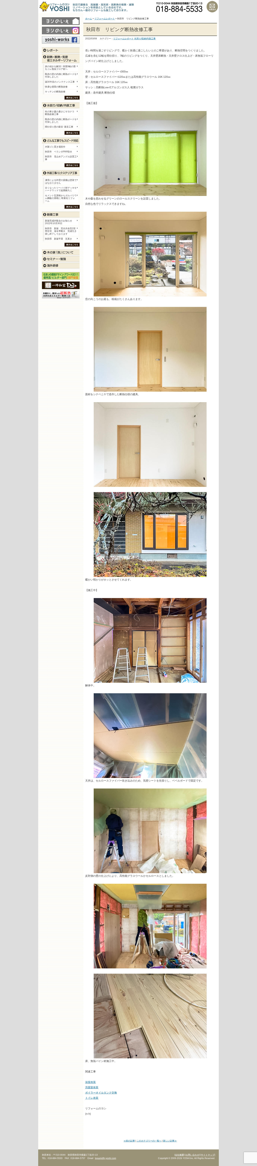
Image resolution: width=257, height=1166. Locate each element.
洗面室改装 (91, 1087)
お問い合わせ (212, 6)
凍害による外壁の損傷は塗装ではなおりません (61, 181)
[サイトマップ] (207, 1155)
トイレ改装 (91, 1097)
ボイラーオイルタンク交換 (101, 1092)
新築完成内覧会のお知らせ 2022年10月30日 (58, 222)
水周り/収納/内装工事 (145, 38)
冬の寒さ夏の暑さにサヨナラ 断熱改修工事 (59, 113)
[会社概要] (179, 1155)
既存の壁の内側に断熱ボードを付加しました (61, 75)
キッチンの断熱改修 (56, 91)
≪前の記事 (129, 1140)
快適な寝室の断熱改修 (56, 86)
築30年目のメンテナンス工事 (60, 82)
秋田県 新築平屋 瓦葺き (58, 238)
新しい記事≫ (170, 1140)
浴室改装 (90, 1082)
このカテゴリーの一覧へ (149, 1140)
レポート (61, 50)
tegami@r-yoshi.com (105, 1158)
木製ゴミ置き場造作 (55, 146)
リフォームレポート (123, 38)
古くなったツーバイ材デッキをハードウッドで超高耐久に (61, 189)
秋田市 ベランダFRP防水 (58, 151)
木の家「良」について (61, 252)
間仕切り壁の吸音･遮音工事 (59, 127)
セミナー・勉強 (61, 259)
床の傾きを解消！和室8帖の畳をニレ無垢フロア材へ (60, 67)
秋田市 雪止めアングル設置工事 (61, 158)
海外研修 (61, 265)
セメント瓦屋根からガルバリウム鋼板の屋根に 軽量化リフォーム (61, 198)
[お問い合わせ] (192, 1155)
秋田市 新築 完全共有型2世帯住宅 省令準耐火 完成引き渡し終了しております (61, 231)
